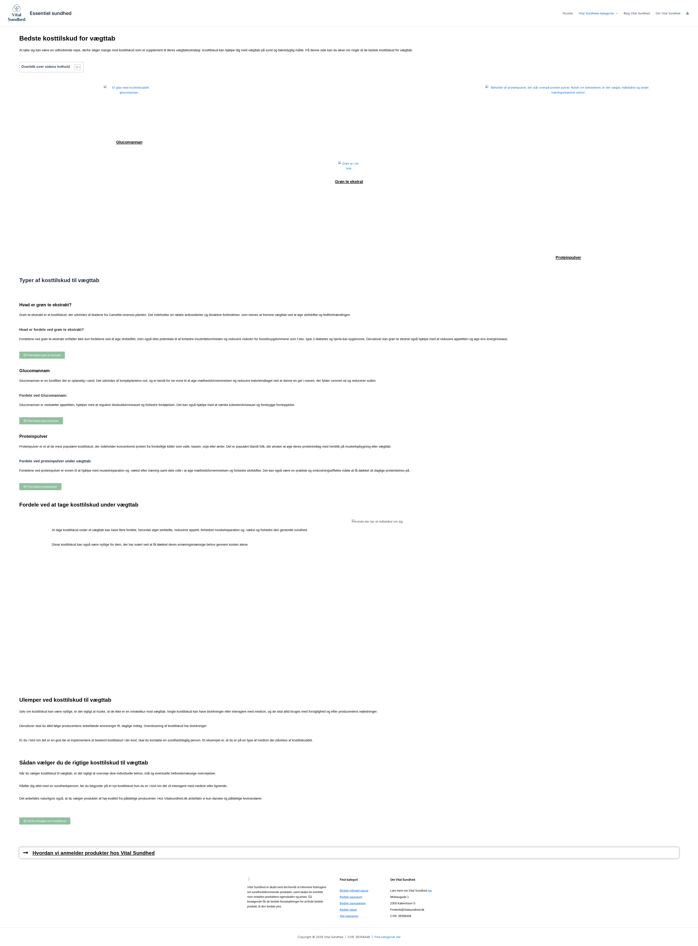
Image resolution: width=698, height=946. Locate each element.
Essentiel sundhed (50, 13)
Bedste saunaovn (351, 897)
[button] (616, 13)
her (430, 890)
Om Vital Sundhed (668, 13)
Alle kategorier (349, 916)
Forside (568, 13)
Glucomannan (129, 142)
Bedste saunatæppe (353, 903)
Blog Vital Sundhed (637, 13)
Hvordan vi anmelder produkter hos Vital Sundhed (94, 853)
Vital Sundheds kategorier (596, 13)
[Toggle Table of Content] (76, 67)
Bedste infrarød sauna (354, 890)
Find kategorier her (387, 937)
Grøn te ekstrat (349, 181)
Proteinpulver (568, 257)
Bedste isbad (348, 909)
